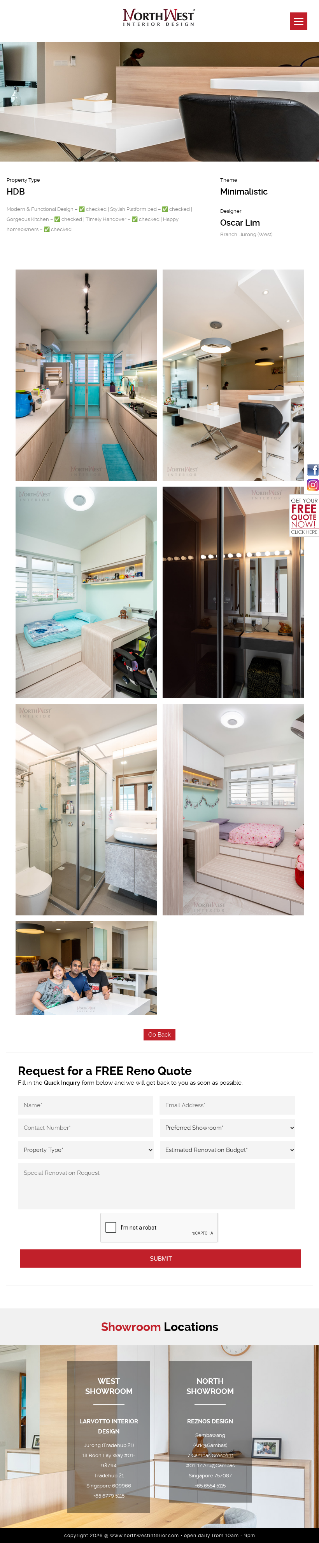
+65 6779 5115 (108, 1496)
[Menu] (298, 21)
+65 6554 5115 (210, 1486)
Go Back (159, 1034)
